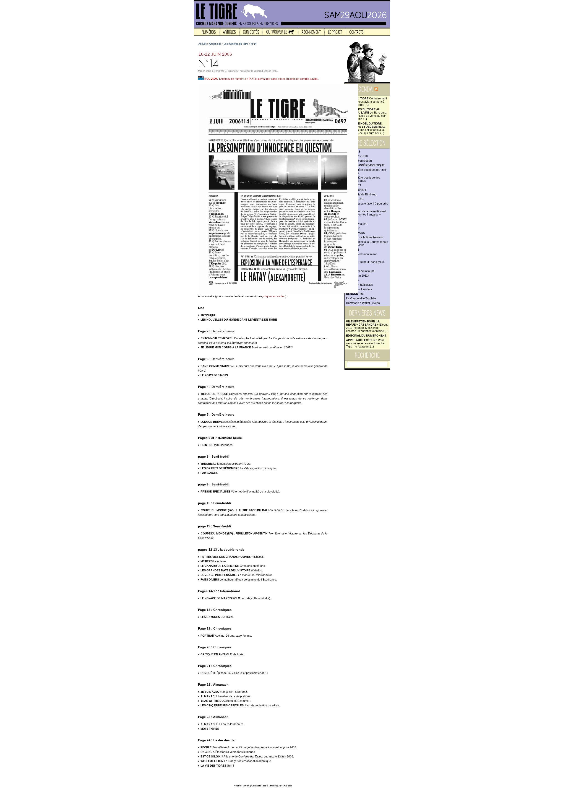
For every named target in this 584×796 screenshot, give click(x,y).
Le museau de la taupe (360, 271)
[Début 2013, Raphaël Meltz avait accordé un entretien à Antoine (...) (367, 326)
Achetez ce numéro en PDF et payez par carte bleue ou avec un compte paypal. (261, 78)
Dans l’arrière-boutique (365, 165)
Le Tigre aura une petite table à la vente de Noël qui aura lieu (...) (366, 128)
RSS (265, 785)
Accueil (202, 43)
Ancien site (215, 43)
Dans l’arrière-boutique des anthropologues (363, 179)
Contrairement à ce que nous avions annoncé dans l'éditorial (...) (366, 101)
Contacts (256, 785)
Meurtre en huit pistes (359, 284)
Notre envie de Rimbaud (361, 194)
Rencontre (355, 294)
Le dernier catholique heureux (364, 237)
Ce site (288, 785)
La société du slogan (359, 160)
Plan (246, 785)
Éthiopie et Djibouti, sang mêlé (365, 262)
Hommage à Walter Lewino (363, 303)
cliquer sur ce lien (274, 296)
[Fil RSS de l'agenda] (376, 90)
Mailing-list (276, 785)
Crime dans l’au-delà (359, 289)
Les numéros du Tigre (236, 43)
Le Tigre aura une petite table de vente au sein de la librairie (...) (366, 114)
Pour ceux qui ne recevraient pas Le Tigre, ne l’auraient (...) (365, 343)
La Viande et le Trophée (361, 298)
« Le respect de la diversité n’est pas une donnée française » (366, 213)
